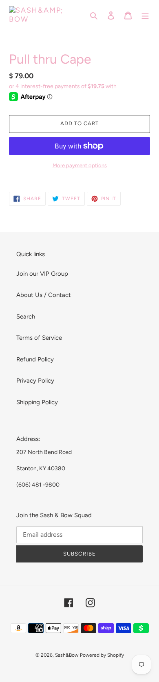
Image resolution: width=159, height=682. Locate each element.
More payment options (80, 165)
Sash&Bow (66, 655)
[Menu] (145, 15)
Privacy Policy (35, 380)
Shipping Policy (37, 402)
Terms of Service (39, 337)
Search (25, 316)
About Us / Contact (43, 295)
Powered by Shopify (102, 655)
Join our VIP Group (42, 273)
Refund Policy (35, 359)
